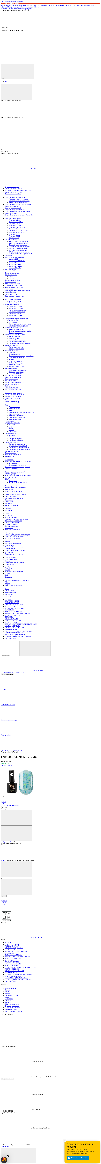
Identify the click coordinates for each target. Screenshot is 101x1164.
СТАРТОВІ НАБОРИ (12, 601)
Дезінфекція (13, 463)
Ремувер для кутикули (16, 349)
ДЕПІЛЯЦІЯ (9, 617)
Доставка (57, 5)
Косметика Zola (14, 303)
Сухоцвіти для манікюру (17, 357)
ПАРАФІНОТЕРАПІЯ (12, 629)
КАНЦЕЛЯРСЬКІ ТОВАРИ (14, 627)
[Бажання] (50, 109)
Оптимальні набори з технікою (19, 201)
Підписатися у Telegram (79, 1158)
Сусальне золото (14, 354)
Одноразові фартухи (15, 439)
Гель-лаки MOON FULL (17, 232)
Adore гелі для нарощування (18, 241)
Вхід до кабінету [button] (10, 988)
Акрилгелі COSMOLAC (17, 261)
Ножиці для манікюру (16, 329)
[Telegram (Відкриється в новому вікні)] (75, 47)
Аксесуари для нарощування (18, 326)
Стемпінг (12, 352)
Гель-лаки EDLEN (15, 225)
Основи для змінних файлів (18, 342)
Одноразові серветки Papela (18, 446)
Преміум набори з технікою (18, 202)
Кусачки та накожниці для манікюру (21, 331)
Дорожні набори (14, 407)
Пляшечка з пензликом (16, 416)
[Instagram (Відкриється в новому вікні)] (15, 47)
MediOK (11, 430)
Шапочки (12, 435)
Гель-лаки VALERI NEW (17, 227)
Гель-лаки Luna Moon (16, 222)
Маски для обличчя (15, 315)
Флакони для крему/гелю (17, 417)
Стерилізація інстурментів (17, 465)
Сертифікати (40, 5)
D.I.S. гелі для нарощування (18, 243)
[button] (4, 1160)
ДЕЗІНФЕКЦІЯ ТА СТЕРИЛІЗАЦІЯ (17, 613)
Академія (32, 5)
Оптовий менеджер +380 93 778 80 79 (13, 672)
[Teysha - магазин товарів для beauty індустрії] (7, 920)
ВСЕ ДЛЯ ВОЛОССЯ (12, 622)
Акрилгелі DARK (15, 262)
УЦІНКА (8, 599)
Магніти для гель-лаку (16, 366)
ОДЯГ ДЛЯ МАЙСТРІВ (13, 620)
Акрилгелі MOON (15, 268)
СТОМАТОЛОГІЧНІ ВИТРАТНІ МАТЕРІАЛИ (21, 624)
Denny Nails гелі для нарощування (20, 254)
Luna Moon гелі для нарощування (20, 246)
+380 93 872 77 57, (37, 670)
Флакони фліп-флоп (15, 419)
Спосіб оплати (49, 5)
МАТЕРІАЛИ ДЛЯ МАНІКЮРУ (16, 608)
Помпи (11, 410)
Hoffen (11, 428)
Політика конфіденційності (30, 7)
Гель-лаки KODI (14, 236)
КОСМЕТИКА (10, 606)
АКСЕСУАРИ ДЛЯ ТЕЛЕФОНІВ (16, 635)
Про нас (9, 5)
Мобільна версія (36, 937)
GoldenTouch (13, 431)
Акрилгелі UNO (14, 259)
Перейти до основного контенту (12, 1)
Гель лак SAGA (14, 238)
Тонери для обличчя (15, 313)
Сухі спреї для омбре (16, 363)
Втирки (11, 359)
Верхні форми (13, 320)
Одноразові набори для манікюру (20, 343)
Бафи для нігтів (14, 338)
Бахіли (11, 437)
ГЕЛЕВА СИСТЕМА (12, 603)
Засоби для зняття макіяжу (17, 310)
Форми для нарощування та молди (20, 324)
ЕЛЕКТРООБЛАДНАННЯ (14, 604)
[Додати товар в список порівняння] (16, 817)
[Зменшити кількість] (16, 869)
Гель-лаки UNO (14, 234)
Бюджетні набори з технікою (18, 199)
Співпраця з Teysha (23, 5)
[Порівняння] (16, 92)
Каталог (3, 5)
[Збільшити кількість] (16, 887)
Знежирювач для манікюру (18, 370)
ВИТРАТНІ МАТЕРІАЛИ (13, 612)
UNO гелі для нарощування (18, 250)
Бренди (14, 5)
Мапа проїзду (5, 1146)
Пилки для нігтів (14, 336)
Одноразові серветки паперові (19, 447)
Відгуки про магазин (82, 5)
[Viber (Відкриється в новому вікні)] (15, 62)
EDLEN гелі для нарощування (19, 252)
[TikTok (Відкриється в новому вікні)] (45, 47)
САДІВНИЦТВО (10, 638)
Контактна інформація (12, 1007)
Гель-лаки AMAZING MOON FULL (21, 231)
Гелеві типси (13, 322)
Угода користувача (14, 7)
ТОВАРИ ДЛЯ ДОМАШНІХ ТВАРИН (18, 636)
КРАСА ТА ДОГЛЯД (12, 619)
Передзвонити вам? (7, 674)
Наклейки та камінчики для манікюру (21, 356)
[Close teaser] (8, 1156)
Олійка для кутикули (16, 347)
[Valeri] (3, 802)
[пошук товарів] (35, 648)
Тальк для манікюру (15, 373)
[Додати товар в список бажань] (16, 833)
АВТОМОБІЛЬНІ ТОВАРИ (14, 633)
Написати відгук (6, 765)
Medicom (12, 424)
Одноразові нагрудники (17, 444)
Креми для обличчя (15, 306)
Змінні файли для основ (17, 340)
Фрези (11, 276)
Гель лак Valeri (13, 229)
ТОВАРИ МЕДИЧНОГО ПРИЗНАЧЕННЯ (19, 631)
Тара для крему (14, 414)
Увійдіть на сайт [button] (6, 842)
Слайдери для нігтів (15, 361)
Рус (6, 81)
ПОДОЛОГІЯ (9, 610)
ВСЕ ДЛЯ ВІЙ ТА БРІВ (13, 615)
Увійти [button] (3, 860)
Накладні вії (13, 481)
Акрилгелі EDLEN (15, 264)
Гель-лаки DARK (14, 223)
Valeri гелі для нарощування (18, 248)
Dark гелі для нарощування (18, 245)
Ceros (10, 426)
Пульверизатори (14, 408)
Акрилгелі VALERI (15, 266)
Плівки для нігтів (14, 365)
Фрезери (11, 278)
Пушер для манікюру (16, 333)
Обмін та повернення (68, 5)
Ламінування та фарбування (18, 482)
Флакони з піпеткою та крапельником (21, 412)
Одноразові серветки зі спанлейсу (20, 449)
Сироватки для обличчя (17, 312)
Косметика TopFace (15, 301)
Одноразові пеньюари (16, 440)
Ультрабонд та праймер (16, 372)
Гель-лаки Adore (14, 220)
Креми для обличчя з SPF (17, 308)
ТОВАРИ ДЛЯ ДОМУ (12, 626)
